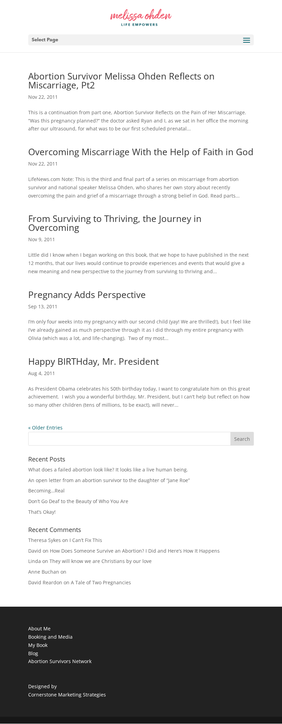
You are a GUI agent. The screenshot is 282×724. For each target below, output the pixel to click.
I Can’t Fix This (85, 540)
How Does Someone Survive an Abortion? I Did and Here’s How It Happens (135, 550)
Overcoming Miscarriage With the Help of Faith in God (140, 152)
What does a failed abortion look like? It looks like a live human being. (108, 469)
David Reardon (45, 582)
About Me (39, 628)
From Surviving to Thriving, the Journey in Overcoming (115, 223)
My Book (37, 645)
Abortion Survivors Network (59, 661)
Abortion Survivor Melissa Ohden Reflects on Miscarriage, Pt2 (121, 80)
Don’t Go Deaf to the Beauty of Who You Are (78, 501)
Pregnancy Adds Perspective (87, 294)
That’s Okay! (42, 512)
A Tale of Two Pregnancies (101, 582)
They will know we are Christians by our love (101, 561)
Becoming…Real (46, 490)
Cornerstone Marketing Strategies (67, 694)
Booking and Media (50, 637)
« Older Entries (45, 427)
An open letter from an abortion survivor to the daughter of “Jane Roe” (109, 480)
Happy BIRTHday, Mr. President (93, 361)
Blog (33, 653)
